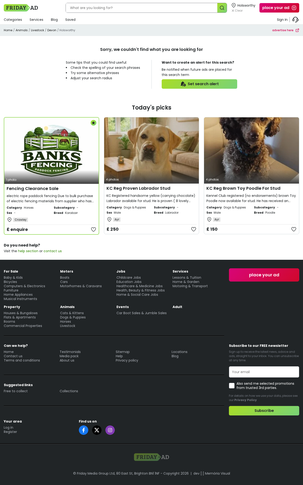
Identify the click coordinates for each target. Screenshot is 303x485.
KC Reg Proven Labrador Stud (138, 188)
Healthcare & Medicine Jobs (139, 286)
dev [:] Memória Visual (211, 473)
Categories (13, 19)
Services (36, 19)
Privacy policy (127, 360)
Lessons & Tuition (187, 277)
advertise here (283, 30)
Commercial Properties (23, 326)
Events (122, 307)
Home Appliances (18, 294)
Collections (69, 391)
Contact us (13, 356)
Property (12, 307)
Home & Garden (186, 282)
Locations (179, 351)
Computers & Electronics (24, 286)
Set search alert (203, 84)
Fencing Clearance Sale (32, 188)
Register (10, 431)
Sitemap (123, 351)
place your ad (275, 7)
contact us (53, 251)
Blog (54, 19)
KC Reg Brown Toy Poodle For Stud (243, 188)
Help (119, 356)
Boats (64, 277)
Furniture (11, 290)
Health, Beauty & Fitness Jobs (140, 290)
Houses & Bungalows (21, 313)
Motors (66, 271)
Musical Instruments (20, 299)
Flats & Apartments (20, 317)
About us (67, 360)
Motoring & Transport (190, 286)
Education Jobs (129, 282)
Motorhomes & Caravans (81, 286)
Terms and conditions (22, 360)
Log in (8, 427)
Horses (65, 321)
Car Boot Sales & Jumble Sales (141, 313)
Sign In (282, 19)
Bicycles (10, 282)
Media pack (69, 356)
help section (28, 251)
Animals (22, 30)
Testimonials (70, 351)
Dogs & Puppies (73, 317)
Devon (51, 30)
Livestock (37, 30)
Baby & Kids (13, 277)
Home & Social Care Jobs (137, 294)
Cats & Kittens (72, 313)
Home (8, 30)
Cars (64, 282)
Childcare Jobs (128, 277)
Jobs (120, 271)
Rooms (9, 321)
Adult (177, 307)
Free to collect (16, 391)
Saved (70, 19)
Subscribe (264, 410)
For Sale (11, 271)
